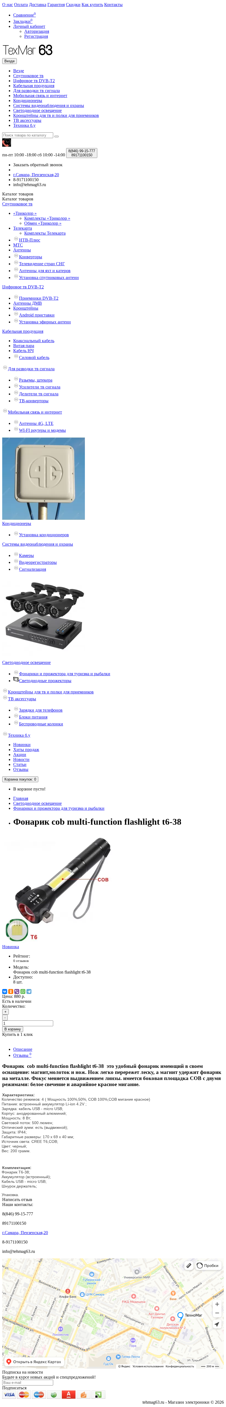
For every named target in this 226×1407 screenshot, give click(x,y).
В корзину (12, 1029)
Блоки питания (33, 717)
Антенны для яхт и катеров (45, 270)
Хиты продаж (26, 749)
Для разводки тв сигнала (36, 90)
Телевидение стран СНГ (42, 263)
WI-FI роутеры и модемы (42, 430)
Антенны (22, 250)
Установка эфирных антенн (45, 322)
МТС (18, 245)
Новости (21, 759)
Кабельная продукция (33, 85)
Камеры (26, 555)
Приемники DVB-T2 (38, 298)
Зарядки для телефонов (41, 710)
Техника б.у (24, 125)
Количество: (13, 1006)
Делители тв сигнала (38, 394)
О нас (7, 4)
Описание (22, 1049)
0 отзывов (21, 961)
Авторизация (36, 31)
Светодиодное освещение (37, 110)
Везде (18, 70)
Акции (19, 754)
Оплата (21, 4)
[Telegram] (28, 991)
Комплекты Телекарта (45, 233)
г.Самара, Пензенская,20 (25, 1232)
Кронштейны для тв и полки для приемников (56, 115)
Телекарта (22, 228)
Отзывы (20, 769)
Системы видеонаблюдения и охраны (48, 105)
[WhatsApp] (22, 991)
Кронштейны (25, 308)
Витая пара (23, 345)
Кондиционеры (27, 100)
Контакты (113, 4)
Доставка (37, 4)
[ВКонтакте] (4, 991)
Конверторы (30, 256)
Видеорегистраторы (38, 562)
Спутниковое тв (28, 75)
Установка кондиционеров (44, 534)
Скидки (73, 4)
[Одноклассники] (10, 991)
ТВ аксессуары (27, 120)
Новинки (22, 744)
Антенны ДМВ (27, 303)
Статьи (19, 764)
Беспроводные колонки (41, 724)
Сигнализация (32, 569)
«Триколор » (25, 213)
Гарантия (56, 4)
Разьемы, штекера (35, 380)
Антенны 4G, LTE (36, 423)
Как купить (92, 4)
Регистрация (36, 36)
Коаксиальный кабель (33, 340)
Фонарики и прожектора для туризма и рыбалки (64, 673)
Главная (20, 798)
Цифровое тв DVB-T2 (34, 80)
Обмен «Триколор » (42, 223)
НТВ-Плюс (29, 240)
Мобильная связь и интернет (40, 95)
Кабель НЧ (23, 350)
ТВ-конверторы (34, 400)
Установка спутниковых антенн (49, 277)
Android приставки (37, 315)
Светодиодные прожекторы (45, 680)
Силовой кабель (34, 357)
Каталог (17, 199)
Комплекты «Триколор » (47, 218)
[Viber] (16, 991)
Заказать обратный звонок (38, 164)
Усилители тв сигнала (39, 387)
